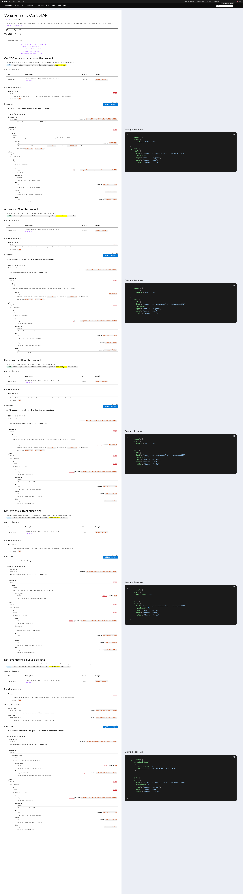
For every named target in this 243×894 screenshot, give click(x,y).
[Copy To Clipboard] (234, 134)
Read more (28, 80)
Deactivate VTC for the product (31, 49)
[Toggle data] (10, 133)
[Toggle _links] (7, 151)
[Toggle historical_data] (10, 755)
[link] (7, 5)
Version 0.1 (9, 20)
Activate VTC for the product (30, 46)
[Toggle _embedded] (7, 127)
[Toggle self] (10, 160)
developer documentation (14, 25)
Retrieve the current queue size (30, 51)
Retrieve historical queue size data (32, 53)
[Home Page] (13, 1)
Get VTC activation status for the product (34, 44)
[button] (239, 1)
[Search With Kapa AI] (224, 5)
